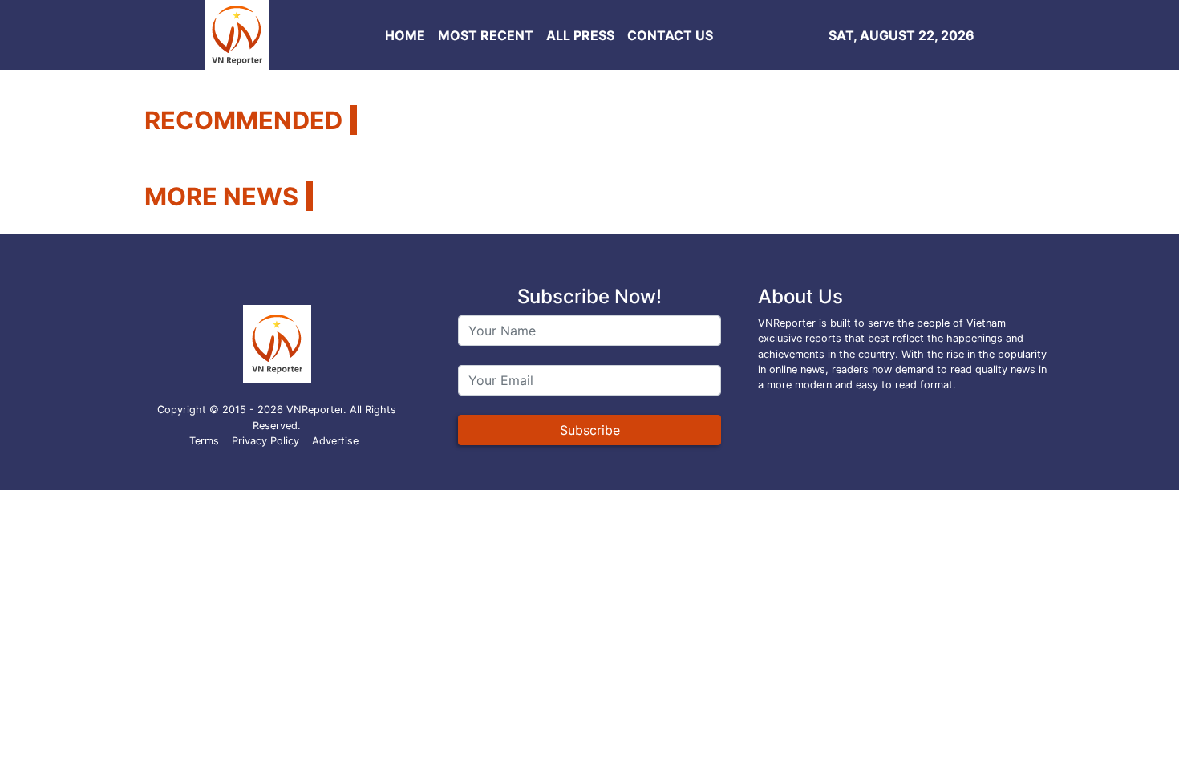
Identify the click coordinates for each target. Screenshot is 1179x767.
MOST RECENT (485, 35)
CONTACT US (670, 35)
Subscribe (590, 430)
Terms (204, 441)
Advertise (335, 441)
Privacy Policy (265, 441)
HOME (405, 35)
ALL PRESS (580, 35)
